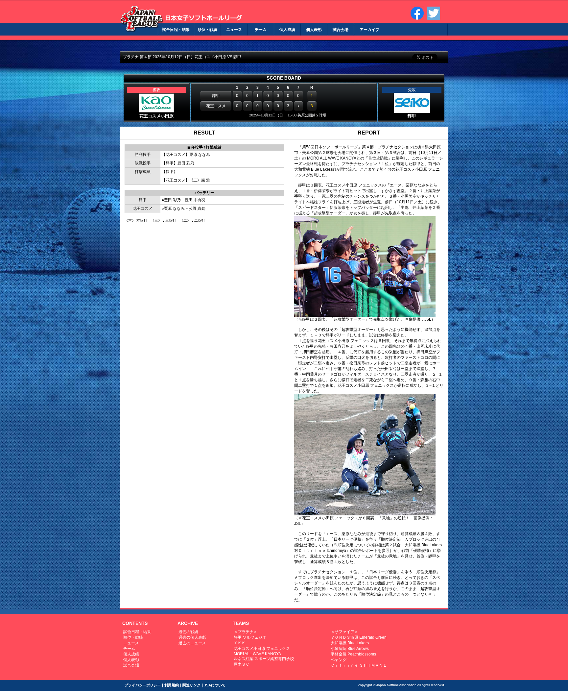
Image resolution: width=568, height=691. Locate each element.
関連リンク (191, 685)
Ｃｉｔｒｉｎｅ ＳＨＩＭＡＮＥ (359, 665)
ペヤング (338, 659)
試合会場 (131, 665)
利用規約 (171, 685)
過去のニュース (192, 643)
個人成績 (131, 654)
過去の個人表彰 (192, 637)
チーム (129, 648)
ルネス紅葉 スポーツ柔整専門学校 (264, 658)
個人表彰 (131, 659)
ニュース (131, 643)
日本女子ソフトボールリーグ (142, 19)
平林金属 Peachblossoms (353, 654)
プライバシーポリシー (143, 685)
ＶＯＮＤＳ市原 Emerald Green (359, 637)
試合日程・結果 (137, 631)
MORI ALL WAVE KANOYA (257, 654)
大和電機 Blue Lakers (350, 643)
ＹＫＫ (240, 643)
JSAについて (214, 685)
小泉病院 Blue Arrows (350, 648)
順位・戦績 (133, 637)
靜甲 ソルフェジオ (250, 637)
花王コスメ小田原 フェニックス (262, 648)
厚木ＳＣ (241, 664)
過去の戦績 (188, 631)
